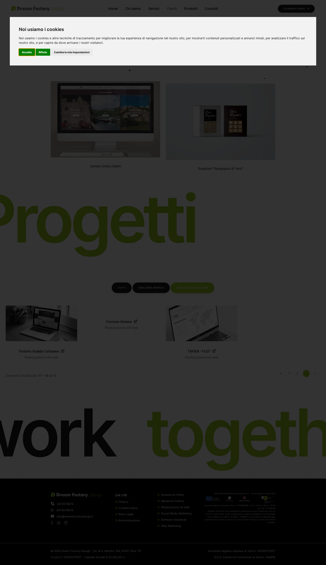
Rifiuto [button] (43, 52)
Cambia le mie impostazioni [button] (72, 52)
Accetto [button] (27, 52)
